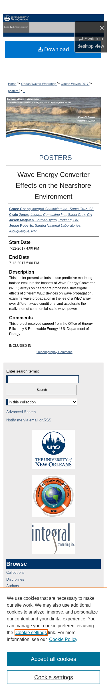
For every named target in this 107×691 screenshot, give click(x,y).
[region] (53, 639)
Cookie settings (31, 632)
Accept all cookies (53, 659)
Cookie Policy (63, 639)
